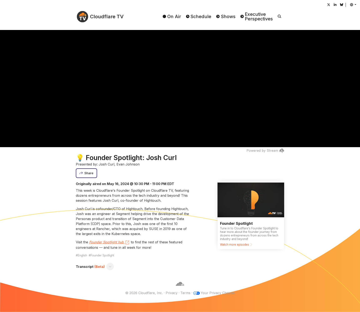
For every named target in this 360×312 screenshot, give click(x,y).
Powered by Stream (262, 150)
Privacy (172, 293)
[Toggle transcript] (110, 266)
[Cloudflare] (180, 288)
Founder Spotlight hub (106, 242)
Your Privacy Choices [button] (218, 293)
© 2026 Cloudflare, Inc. (144, 293)
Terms (185, 293)
